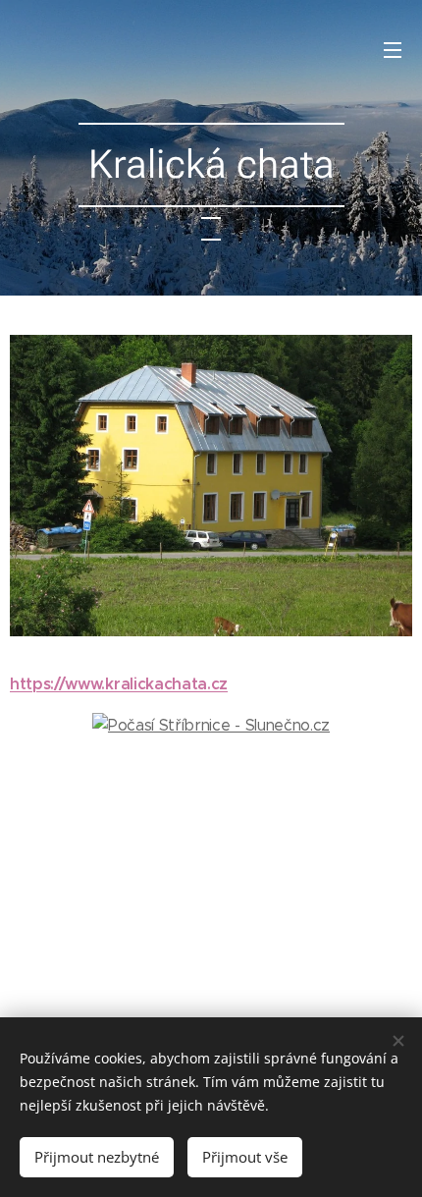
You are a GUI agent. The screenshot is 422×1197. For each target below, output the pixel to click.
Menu (392, 49)
